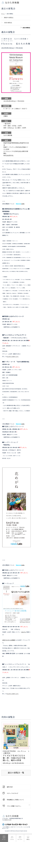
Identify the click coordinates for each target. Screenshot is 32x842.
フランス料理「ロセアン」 (14, 806)
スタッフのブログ (12, 793)
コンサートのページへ (12, 356)
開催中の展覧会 (8, 17)
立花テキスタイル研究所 (8, 640)
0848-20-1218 (7, 820)
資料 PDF (10, 787)
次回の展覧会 (8, 22)
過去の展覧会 (26, 27)
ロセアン (23, 632)
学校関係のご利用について (15, 800)
